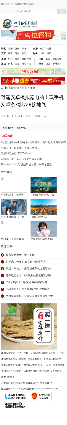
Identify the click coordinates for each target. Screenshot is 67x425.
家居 (35, 48)
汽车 (3, 53)
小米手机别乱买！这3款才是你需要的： (29, 289)
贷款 (17, 63)
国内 (17, 48)
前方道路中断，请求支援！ (21, 254)
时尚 (10, 58)
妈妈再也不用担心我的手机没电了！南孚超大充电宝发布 (33, 142)
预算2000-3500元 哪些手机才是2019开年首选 (26, 164)
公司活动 (56, 63)
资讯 (3, 48)
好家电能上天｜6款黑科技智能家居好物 (29, 275)
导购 (17, 53)
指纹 (49, 53)
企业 (3, 58)
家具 (42, 48)
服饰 (48, 58)
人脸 (42, 53)
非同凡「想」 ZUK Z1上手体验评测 (21, 159)
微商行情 (26, 58)
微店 (17, 58)
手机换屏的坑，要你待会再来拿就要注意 (29, 296)
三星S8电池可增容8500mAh (16, 153)
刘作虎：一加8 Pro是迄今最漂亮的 (26, 261)
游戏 (3, 63)
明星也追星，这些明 (12, 194)
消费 (41, 58)
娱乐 (24, 48)
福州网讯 (20, 127)
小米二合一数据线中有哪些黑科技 (20, 147)
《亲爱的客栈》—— (42, 216)
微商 (41, 63)
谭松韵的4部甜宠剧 (42, 239)
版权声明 (34, 382)
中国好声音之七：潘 (42, 194)
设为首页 (5, 3)
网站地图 (44, 382)
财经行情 (26, 63)
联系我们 (15, 382)
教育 (24, 53)
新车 (10, 53)
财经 (35, 53)
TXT (51, 382)
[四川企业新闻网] (20, 21)
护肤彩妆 (56, 58)
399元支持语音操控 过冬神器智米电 (26, 282)
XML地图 (25, 382)
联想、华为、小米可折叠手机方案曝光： (29, 268)
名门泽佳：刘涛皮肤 (12, 239)
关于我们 (5, 382)
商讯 (10, 63)
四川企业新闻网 (10, 87)
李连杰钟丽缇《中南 (12, 216)
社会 (10, 48)
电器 (49, 48)
